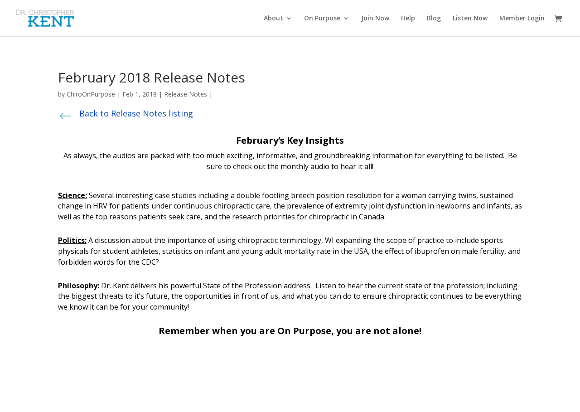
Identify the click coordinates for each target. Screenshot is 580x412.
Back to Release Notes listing (136, 113)
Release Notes (185, 94)
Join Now (375, 18)
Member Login (522, 18)
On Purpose (322, 18)
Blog (434, 18)
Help (408, 18)
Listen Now (470, 18)
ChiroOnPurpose (91, 94)
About (273, 18)
